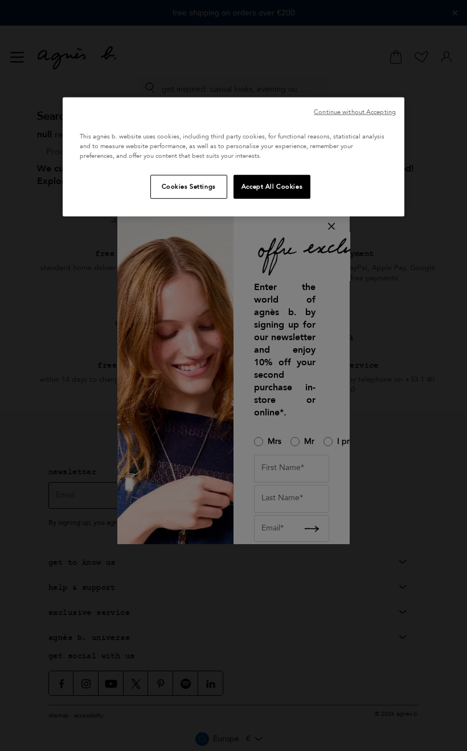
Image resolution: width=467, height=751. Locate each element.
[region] (233, 157)
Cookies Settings (189, 186)
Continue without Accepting (355, 112)
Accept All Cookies (271, 186)
